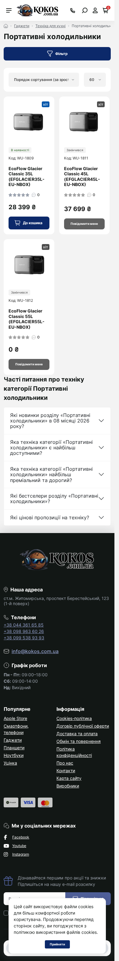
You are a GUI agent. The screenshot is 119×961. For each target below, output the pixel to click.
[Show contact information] (72, 10)
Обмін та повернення (78, 741)
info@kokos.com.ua (35, 651)
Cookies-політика (74, 718)
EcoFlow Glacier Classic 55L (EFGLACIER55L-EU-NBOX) (27, 319)
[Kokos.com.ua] (37, 10)
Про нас (64, 763)
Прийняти (57, 944)
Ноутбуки (13, 755)
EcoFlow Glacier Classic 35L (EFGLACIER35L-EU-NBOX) (27, 176)
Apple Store (15, 718)
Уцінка (10, 763)
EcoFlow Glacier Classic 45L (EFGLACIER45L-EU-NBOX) (82, 176)
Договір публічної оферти (82, 726)
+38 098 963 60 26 (24, 631)
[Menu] (9, 10)
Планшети (14, 747)
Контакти (65, 770)
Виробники (67, 785)
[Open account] (95, 10)
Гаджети (21, 26)
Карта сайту (68, 778)
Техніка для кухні (50, 26)
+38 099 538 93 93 (24, 637)
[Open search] (85, 10)
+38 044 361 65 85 (24, 624)
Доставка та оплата (77, 733)
